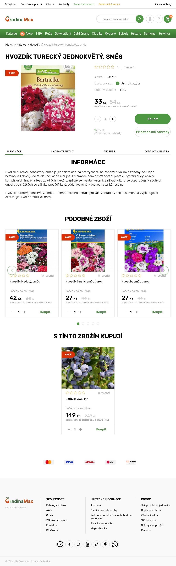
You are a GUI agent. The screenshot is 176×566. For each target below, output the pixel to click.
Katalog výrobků (56, 505)
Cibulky (97, 33)
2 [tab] (83, 323)
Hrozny (136, 33)
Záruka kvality (149, 515)
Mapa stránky (99, 528)
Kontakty (64, 4)
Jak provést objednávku (155, 505)
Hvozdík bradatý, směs (24, 281)
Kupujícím (10, 4)
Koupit (153, 119)
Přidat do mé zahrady (152, 132)
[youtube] (88, 544)
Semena (150, 33)
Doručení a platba (31, 4)
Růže (48, 33)
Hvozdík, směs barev (135, 281)
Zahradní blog (163, 4)
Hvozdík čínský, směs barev (83, 281)
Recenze (109, 151)
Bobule (123, 33)
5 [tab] (98, 323)
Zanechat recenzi (84, 4)
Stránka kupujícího (102, 523)
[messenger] (60, 544)
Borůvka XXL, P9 (76, 399)
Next (164, 270)
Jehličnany (81, 33)
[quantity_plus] (24, 312)
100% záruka (148, 520)
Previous (11, 270)
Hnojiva (164, 33)
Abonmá (96, 505)
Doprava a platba (157, 151)
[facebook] (69, 544)
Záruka (50, 4)
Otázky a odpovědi (152, 525)
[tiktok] (97, 544)
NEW (39, 33)
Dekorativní (63, 33)
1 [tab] (78, 323)
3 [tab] (88, 323)
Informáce (14, 151)
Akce (29, 33)
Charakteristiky (62, 151)
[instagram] (78, 544)
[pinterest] (106, 544)
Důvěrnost (52, 530)
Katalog (11, 33)
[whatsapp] (115, 544)
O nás (49, 515)
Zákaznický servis (109, 4)
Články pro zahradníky (104, 510)
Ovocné (110, 33)
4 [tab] (93, 323)
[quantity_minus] (13, 312)
